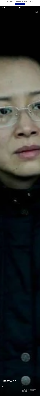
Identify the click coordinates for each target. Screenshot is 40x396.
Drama (3, 385)
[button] (2, 7)
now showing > (25, 391)
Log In (37, 7)
